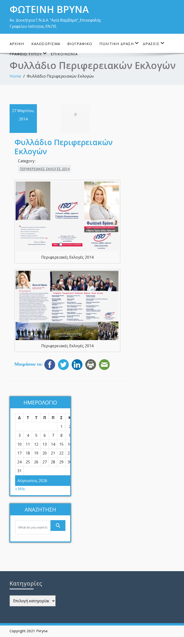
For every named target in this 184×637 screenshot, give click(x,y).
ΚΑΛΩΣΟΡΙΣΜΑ (45, 43)
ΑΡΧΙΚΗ (17, 43)
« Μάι (20, 488)
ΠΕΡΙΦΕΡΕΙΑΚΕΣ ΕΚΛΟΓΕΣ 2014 (44, 168)
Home (15, 76)
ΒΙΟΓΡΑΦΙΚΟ (79, 43)
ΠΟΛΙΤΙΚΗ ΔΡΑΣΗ (116, 43)
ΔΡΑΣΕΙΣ (151, 43)
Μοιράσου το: (28, 364)
